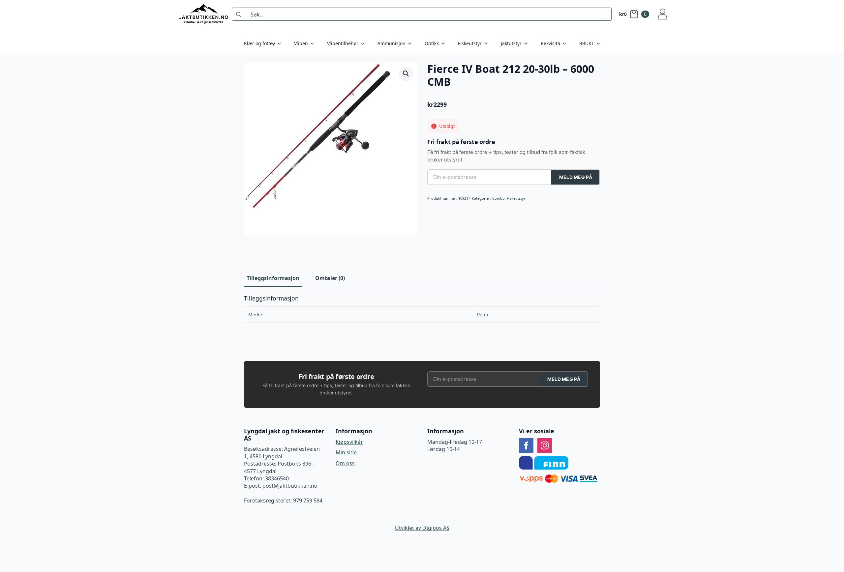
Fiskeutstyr (470, 43)
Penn (482, 314)
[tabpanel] (422, 309)
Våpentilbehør (342, 43)
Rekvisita (550, 43)
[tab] (273, 278)
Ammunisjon (391, 43)
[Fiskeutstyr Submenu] (488, 43)
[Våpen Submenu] (314, 43)
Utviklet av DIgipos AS (422, 527)
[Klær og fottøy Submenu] (281, 43)
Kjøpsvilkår (349, 441)
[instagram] (544, 445)
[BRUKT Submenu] (600, 43)
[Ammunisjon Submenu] (412, 43)
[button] (406, 73)
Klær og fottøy (259, 43)
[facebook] (526, 445)
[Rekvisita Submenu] (566, 43)
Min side (346, 452)
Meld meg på (575, 177)
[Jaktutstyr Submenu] (528, 43)
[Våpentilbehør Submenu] (364, 43)
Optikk (432, 43)
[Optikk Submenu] (445, 43)
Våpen (301, 43)
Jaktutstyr (511, 43)
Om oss (345, 463)
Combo (498, 198)
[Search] (238, 14)
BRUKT (586, 43)
